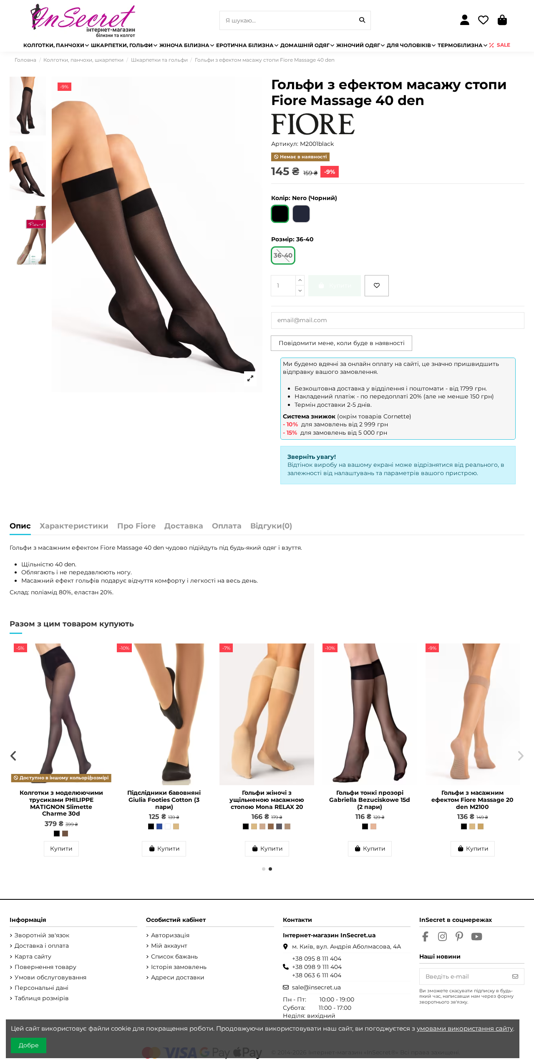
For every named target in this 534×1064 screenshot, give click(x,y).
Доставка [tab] (183, 526)
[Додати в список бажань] (377, 285)
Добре (29, 1045)
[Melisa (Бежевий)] (373, 826)
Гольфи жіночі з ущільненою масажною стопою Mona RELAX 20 (266, 800)
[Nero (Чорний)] (57, 833)
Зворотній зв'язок (42, 935)
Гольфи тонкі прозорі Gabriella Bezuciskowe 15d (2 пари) (369, 800)
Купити (61, 848)
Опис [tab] (20, 526)
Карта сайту (33, 956)
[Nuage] (287, 826)
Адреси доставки (177, 977)
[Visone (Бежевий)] (262, 826)
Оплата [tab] (227, 526)
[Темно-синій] (159, 826)
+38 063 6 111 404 (316, 975)
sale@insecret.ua (316, 987)
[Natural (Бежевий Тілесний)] (254, 826)
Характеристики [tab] (74, 526)
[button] (263, 869)
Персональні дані (41, 987)
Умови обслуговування (50, 977)
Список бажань (174, 956)
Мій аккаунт (169, 945)
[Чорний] (151, 826)
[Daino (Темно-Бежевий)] (271, 826)
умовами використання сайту (465, 1028)
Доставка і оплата (42, 945)
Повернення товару (45, 967)
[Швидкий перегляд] (101, 670)
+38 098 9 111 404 (317, 967)
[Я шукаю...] (362, 20)
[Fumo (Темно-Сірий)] (279, 826)
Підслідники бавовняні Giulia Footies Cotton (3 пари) (164, 800)
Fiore (107, 547)
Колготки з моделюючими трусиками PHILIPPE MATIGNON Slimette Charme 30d (61, 803)
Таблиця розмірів (42, 998)
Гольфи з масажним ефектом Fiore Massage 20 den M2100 (472, 800)
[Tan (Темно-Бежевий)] (481, 826)
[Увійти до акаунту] (464, 20)
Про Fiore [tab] (136, 526)
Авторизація (170, 935)
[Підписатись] (515, 976)
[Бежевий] (176, 826)
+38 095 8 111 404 (316, 958)
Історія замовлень (179, 967)
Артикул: (284, 144)
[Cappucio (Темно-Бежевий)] (65, 833)
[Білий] (168, 826)
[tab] (271, 528)
